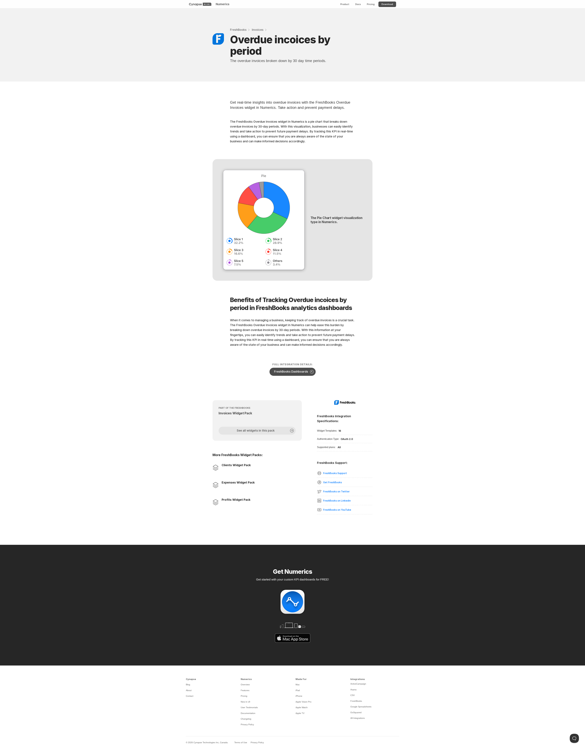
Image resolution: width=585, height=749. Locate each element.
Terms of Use (240, 742)
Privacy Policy (257, 742)
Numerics (222, 4)
